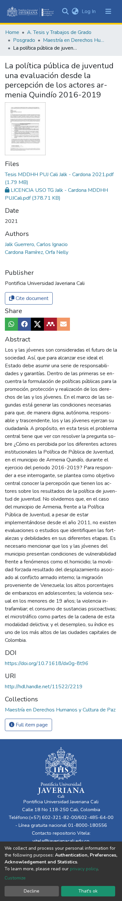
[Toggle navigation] (108, 11)
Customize (15, 878)
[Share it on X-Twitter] (37, 324)
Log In (89, 11)
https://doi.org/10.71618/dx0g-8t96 (46, 663)
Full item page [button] (31, 724)
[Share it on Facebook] (24, 324)
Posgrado (24, 40)
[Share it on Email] (63, 324)
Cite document (31, 298)
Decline (31, 891)
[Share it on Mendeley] (50, 324)
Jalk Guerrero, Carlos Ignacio (36, 244)
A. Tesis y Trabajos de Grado (59, 32)
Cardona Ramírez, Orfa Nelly (36, 252)
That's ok (88, 891)
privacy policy (84, 869)
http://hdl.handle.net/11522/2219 (44, 686)
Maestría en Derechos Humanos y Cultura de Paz (75, 40)
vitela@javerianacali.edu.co (61, 841)
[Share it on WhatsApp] (11, 324)
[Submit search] (65, 11)
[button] (75, 11)
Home (12, 32)
